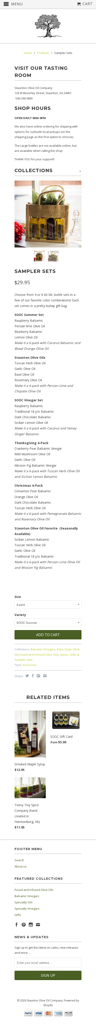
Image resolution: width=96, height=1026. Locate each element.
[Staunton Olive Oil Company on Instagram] (31, 925)
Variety (20, 615)
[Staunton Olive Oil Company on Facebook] (17, 925)
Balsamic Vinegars (43, 649)
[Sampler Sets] (48, 214)
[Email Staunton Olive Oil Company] (38, 925)
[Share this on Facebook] (32, 676)
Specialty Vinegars (27, 909)
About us (21, 866)
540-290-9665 (24, 98)
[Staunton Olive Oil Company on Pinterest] (24, 925)
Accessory (29, 665)
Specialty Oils (24, 902)
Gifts (18, 915)
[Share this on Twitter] (26, 676)
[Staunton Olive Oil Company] (48, 26)
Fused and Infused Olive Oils (38, 655)
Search (19, 860)
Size (18, 597)
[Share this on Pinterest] (37, 676)
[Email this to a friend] (44, 676)
